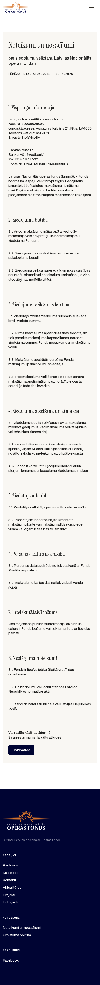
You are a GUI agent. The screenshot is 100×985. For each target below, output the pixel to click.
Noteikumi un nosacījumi (22, 927)
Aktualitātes (12, 887)
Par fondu (10, 865)
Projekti (9, 895)
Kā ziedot (10, 872)
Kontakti (9, 880)
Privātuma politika (17, 935)
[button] (91, 7)
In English (10, 902)
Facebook (11, 960)
